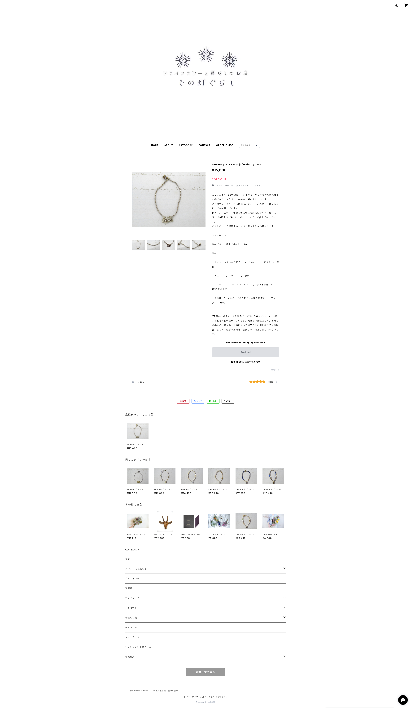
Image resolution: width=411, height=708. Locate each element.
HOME (155, 145)
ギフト (128, 559)
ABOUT (168, 145)
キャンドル (131, 627)
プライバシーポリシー (138, 690)
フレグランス (132, 637)
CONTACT (204, 145)
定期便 (128, 588)
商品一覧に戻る (205, 672)
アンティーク (132, 598)
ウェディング (132, 578)
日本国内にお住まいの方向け (245, 361)
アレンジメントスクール (138, 647)
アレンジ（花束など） (137, 568)
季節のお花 (131, 617)
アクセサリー (132, 607)
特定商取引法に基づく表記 (165, 690)
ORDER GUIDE (224, 145)
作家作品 (130, 656)
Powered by (202, 702)
